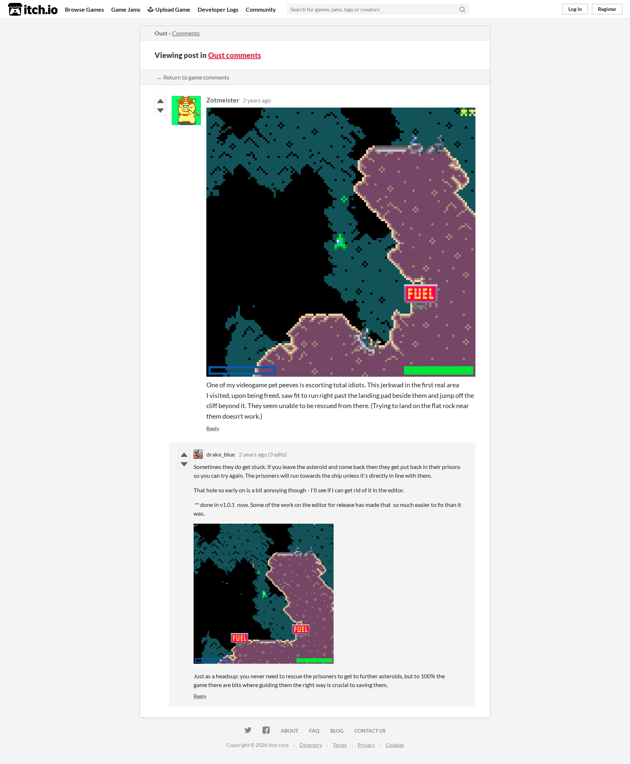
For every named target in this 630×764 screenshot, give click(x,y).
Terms (340, 745)
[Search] (462, 9)
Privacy (366, 745)
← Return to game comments (192, 77)
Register (607, 9)
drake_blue (220, 454)
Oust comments (234, 55)
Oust (161, 33)
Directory (311, 745)
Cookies (395, 745)
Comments (186, 33)
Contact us (370, 731)
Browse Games (84, 9)
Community (261, 9)
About (289, 731)
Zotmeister (222, 100)
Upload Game (172, 9)
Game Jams (125, 9)
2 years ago (257, 100)
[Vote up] (160, 101)
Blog (336, 731)
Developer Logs (218, 9)
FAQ (314, 731)
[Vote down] (160, 110)
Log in (575, 9)
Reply (212, 428)
